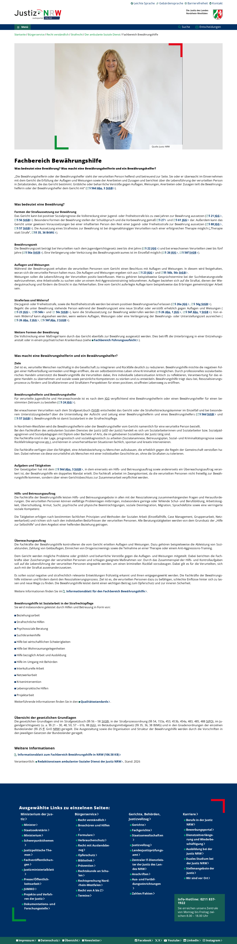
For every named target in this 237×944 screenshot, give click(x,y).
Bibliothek (85, 860)
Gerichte (138, 825)
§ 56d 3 (101, 188)
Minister (30, 825)
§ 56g (201, 304)
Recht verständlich (57, 34)
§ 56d (207, 414)
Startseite (20, 34)
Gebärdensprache (171, 3)
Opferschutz (86, 855)
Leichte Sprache (144, 3)
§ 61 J (181, 220)
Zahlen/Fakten (142, 893)
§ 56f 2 (54, 320)
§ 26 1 (169, 312)
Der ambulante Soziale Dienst (102, 34)
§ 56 (23, 220)
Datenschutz (49, 940)
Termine (84, 895)
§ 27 (161, 220)
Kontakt (217, 3)
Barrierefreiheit (198, 3)
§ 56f (189, 252)
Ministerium (32, 835)
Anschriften (140, 874)
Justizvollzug (141, 845)
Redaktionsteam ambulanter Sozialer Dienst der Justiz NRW (79, 761)
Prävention (86, 866)
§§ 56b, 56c (175, 273)
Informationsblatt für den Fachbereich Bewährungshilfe (105, 591)
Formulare (85, 835)
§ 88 (214, 224)
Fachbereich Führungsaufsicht (115, 340)
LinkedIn (193, 940)
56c (61, 312)
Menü (24, 27)
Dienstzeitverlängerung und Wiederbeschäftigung (200, 839)
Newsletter (92, 940)
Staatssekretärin (35, 830)
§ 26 (170, 252)
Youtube (174, 940)
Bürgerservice (36, 34)
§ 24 (66, 402)
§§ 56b (39, 312)
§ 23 (146, 273)
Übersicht (71, 940)
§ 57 (23, 228)
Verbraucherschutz (91, 840)
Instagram (213, 940)
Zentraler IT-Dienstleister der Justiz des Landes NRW (148, 864)
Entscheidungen (210, 27)
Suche (186, 27)
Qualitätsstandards (94, 702)
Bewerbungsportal (199, 830)
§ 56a (33, 252)
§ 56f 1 (197, 312)
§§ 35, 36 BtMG (44, 232)
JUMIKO (29, 889)
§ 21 (214, 216)
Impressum (26, 940)
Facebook (144, 940)
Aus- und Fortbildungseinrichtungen (146, 881)
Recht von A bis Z (90, 890)
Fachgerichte (141, 830)
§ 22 (150, 248)
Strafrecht (77, 34)
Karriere (189, 814)
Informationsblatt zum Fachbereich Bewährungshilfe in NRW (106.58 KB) (68, 754)
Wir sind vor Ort (197, 878)
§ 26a (181, 304)
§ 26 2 (27, 320)
